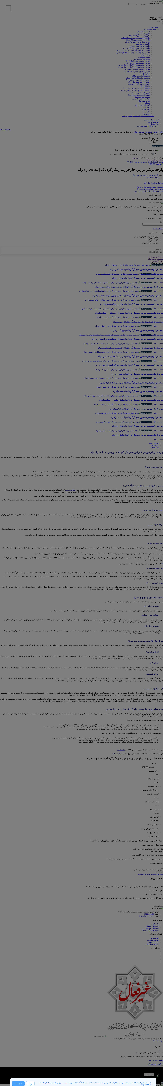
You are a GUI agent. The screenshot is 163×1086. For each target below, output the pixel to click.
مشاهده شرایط (146, 1084)
